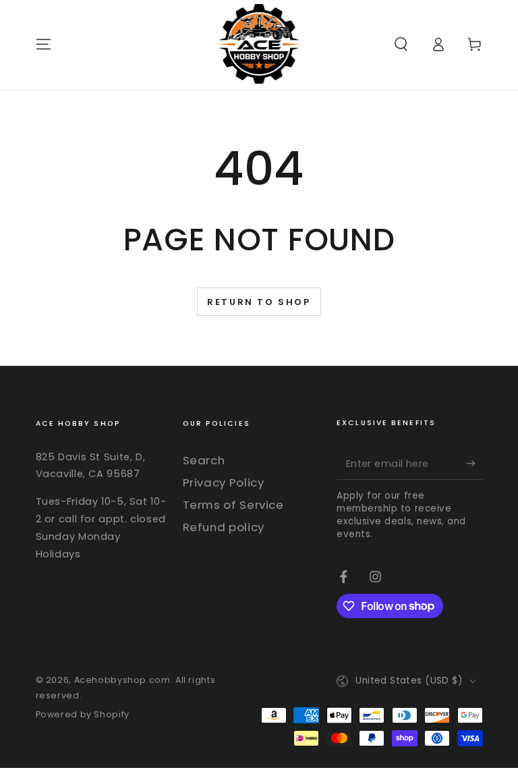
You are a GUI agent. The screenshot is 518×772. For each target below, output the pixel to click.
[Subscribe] (474, 462)
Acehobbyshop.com (122, 680)
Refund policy (223, 527)
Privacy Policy (223, 482)
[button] (401, 43)
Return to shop (258, 302)
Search (204, 460)
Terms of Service (233, 505)
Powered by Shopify (83, 714)
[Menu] (43, 43)
